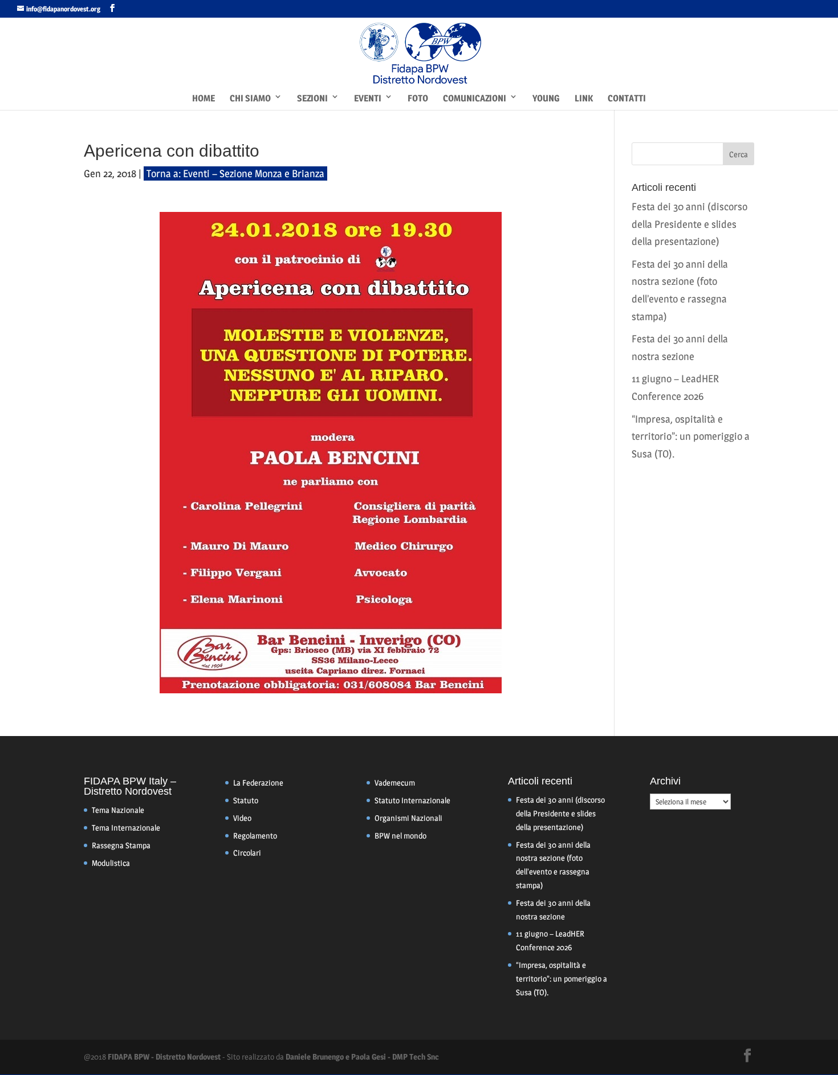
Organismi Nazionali (408, 818)
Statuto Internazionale (412, 800)
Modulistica (111, 863)
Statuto (245, 800)
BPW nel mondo (400, 835)
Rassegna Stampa (121, 845)
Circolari (247, 852)
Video (242, 818)
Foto (418, 98)
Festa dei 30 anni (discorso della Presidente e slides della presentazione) (689, 224)
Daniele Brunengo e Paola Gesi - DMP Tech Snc (362, 1056)
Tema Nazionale (118, 810)
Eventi (367, 98)
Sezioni (312, 98)
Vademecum (395, 782)
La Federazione (258, 782)
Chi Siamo (250, 98)
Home (203, 98)
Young (546, 98)
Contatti (627, 98)
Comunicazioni (474, 98)
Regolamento (255, 835)
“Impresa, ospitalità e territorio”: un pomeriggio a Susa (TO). (691, 436)
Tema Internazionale (126, 827)
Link (584, 98)
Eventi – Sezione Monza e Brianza (253, 173)
